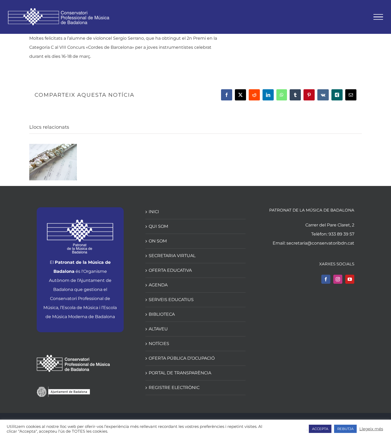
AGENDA (158, 284)
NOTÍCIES (159, 343)
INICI (154, 211)
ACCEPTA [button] (320, 429)
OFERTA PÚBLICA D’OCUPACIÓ (182, 358)
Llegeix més (371, 429)
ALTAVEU (158, 328)
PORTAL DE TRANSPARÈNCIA (180, 372)
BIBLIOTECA (162, 314)
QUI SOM (158, 226)
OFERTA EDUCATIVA (170, 270)
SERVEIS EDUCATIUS (171, 299)
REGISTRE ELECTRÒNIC (174, 387)
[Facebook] (325, 279)
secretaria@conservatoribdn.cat (320, 243)
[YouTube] (349, 279)
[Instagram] (337, 279)
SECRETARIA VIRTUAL (172, 255)
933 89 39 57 (341, 234)
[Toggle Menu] (378, 17)
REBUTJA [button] (345, 429)
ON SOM (158, 241)
